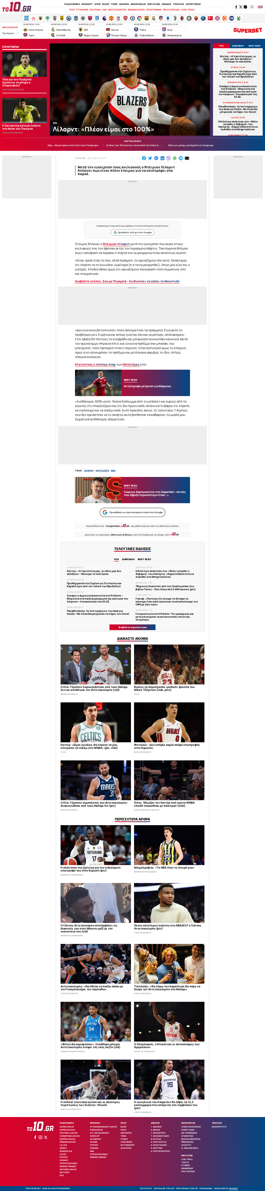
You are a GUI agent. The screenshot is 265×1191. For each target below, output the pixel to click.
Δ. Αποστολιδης (159, 1145)
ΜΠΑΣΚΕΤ (87, 4)
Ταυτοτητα (146, 1188)
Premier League (68, 1142)
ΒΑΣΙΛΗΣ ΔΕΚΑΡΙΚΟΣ (190, 1139)
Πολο (123, 1130)
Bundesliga (66, 1151)
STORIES (185, 1165)
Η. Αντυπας (157, 1148)
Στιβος (124, 1139)
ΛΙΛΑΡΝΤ (89, 470)
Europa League (67, 1139)
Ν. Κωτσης (156, 1139)
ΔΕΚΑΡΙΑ (124, 4)
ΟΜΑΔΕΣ (166, 4)
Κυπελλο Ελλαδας (68, 1163)
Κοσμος (64, 1160)
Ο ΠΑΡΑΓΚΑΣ (187, 1136)
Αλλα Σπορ (126, 1148)
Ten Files (217, 1123)
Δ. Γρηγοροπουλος (160, 1151)
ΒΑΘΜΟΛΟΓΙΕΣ (136, 9)
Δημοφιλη (128, 559)
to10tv (185, 1162)
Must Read (144, 559)
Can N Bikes (126, 1142)
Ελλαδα (93, 1142)
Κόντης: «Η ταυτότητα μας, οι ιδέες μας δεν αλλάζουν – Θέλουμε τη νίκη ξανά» (238, 59)
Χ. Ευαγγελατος (158, 1142)
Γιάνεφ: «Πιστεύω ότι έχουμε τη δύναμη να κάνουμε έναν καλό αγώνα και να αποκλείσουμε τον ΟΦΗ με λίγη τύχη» (167, 601)
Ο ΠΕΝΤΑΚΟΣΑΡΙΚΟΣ (191, 1126)
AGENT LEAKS (187, 1130)
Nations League (68, 1169)
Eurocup (94, 1136)
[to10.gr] (16, 7)
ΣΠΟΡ (97, 4)
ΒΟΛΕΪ (105, 4)
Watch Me (186, 1155)
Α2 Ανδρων (95, 1139)
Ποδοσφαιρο (67, 1123)
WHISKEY (233, 1188)
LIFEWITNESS (193, 4)
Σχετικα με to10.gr (164, 1188)
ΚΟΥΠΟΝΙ (95, 9)
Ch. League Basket (99, 1133)
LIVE (104, 9)
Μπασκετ (95, 1123)
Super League (67, 1126)
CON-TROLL (188, 9)
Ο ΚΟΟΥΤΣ (186, 1145)
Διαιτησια (64, 1172)
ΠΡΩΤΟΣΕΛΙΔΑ (171, 9)
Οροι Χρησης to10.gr (187, 1188)
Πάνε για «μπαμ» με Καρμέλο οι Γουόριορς (191, 145)
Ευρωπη (63, 1157)
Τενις (123, 1136)
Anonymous (188, 1123)
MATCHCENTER (117, 9)
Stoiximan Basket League (103, 1126)
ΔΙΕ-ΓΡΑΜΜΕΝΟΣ (189, 1133)
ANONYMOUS (138, 4)
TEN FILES (178, 4)
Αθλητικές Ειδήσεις (122, 534)
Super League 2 (67, 1130)
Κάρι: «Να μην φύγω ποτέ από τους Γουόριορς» (73, 145)
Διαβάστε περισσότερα (132, 627)
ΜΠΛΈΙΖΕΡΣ (102, 470)
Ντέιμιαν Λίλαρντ (116, 244)
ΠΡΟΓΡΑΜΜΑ (153, 9)
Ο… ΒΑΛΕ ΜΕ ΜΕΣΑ (189, 1148)
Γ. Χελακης (156, 1126)
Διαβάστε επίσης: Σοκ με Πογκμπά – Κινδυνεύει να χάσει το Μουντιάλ (127, 281)
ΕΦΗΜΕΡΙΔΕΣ (187, 1168)
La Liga (63, 1145)
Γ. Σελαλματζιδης (160, 1136)
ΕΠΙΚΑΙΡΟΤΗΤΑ (219, 1126)
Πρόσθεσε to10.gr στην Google (135, 232)
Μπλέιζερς (131, 364)
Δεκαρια (155, 1123)
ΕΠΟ (62, 1175)
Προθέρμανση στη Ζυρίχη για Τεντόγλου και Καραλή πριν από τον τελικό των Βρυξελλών (238, 74)
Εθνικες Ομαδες (68, 1166)
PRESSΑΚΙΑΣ (187, 1142)
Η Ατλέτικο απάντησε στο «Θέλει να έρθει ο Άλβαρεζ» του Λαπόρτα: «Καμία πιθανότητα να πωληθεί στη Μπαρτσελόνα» (238, 125)
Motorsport (128, 1145)
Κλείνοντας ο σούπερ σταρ (95, 364)
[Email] (187, 158)
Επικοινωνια (206, 1188)
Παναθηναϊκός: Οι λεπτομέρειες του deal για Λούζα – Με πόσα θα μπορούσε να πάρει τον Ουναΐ (238, 109)
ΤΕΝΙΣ (114, 4)
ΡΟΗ (72, 9)
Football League (69, 1133)
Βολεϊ (123, 1126)
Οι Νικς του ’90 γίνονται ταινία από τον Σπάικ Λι (132, 145)
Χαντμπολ (126, 1133)
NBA (92, 1151)
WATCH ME (153, 4)
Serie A (63, 1148)
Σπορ (124, 1123)
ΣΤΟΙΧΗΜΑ (82, 9)
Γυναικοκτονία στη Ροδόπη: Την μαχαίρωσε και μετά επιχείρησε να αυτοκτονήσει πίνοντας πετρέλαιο (165, 616)
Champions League (70, 1136)
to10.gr (80, 158)
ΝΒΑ (113, 470)
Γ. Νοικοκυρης (158, 1133)
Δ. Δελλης (155, 1130)
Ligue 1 (63, 1154)
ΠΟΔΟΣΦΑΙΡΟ (72, 4)
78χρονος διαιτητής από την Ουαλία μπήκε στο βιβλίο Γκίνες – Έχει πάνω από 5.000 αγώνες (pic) (166, 588)
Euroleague (96, 1130)
